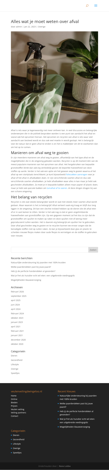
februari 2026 (17, 291)
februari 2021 (17, 331)
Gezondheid (16, 360)
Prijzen (14, 406)
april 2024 (15, 309)
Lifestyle (15, 364)
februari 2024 (17, 313)
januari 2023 (17, 322)
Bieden (14, 402)
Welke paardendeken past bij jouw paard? (31, 267)
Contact (14, 416)
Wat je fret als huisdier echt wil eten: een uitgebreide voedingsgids (43, 275)
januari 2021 (17, 335)
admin (19, 26)
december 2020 (18, 339)
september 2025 (18, 296)
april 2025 (15, 300)
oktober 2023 (17, 318)
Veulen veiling (17, 409)
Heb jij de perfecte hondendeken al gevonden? (33, 271)
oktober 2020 (17, 344)
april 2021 (15, 326)
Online (14, 399)
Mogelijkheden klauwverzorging (26, 280)
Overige (41, 26)
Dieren (14, 355)
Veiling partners (18, 412)
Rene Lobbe (65, 466)
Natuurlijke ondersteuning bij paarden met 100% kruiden (38, 262)
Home (13, 395)
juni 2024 (15, 304)
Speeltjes (15, 373)
